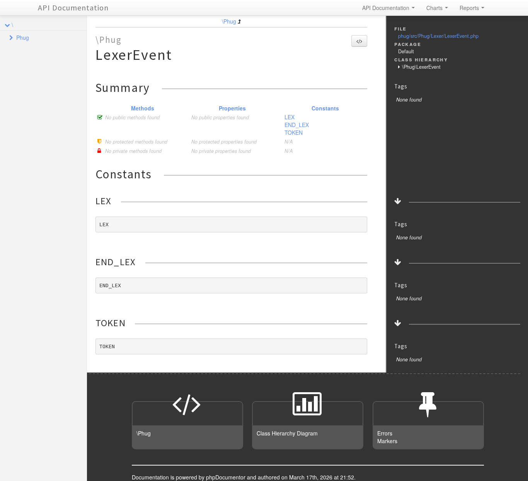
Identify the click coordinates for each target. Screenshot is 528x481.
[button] (359, 41)
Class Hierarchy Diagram (287, 433)
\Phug (229, 21)
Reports (470, 8)
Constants (325, 108)
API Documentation (73, 7)
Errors (384, 433)
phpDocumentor (226, 477)
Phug (22, 37)
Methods (142, 108)
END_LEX (296, 125)
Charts (435, 8)
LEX (289, 117)
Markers (387, 441)
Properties (232, 108)
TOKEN (293, 132)
